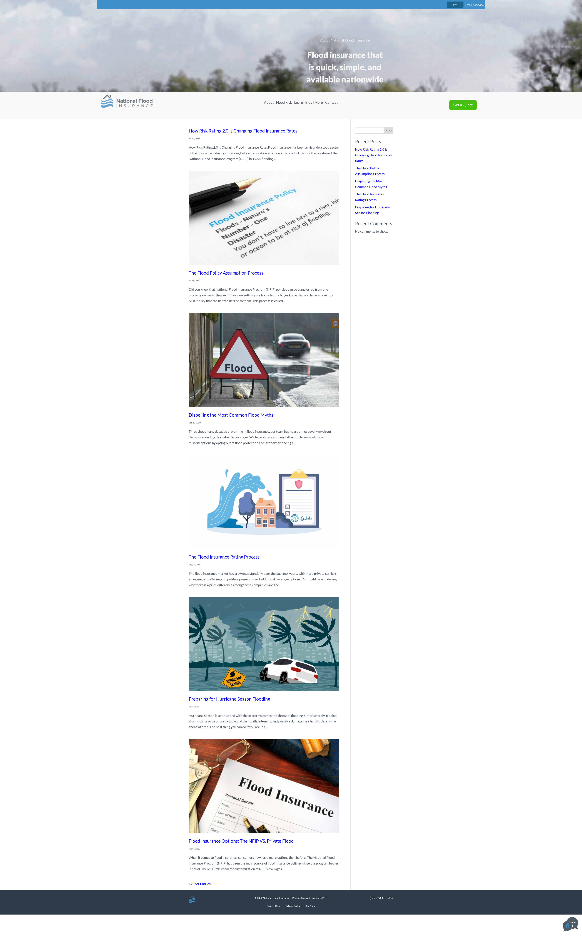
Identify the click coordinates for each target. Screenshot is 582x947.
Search (388, 130)
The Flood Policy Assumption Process (226, 272)
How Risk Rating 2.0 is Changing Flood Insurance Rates (243, 130)
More (318, 102)
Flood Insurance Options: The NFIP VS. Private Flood (241, 841)
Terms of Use (273, 906)
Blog (308, 102)
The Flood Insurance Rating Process (224, 556)
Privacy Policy (293, 906)
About (269, 102)
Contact (331, 102)
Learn (298, 102)
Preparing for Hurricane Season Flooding (229, 699)
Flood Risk (284, 102)
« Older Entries (200, 884)
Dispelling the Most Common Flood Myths (231, 415)
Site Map (310, 906)
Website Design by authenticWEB (309, 897)
